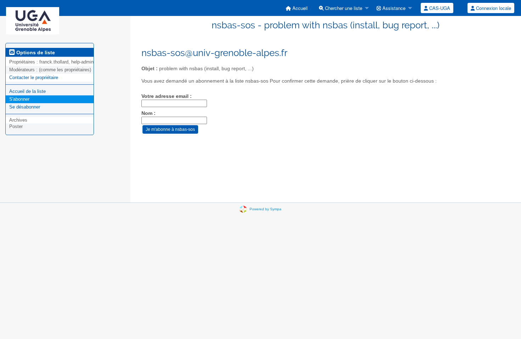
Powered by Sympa (265, 209)
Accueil (299, 8)
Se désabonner (24, 107)
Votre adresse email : (166, 96)
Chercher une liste (343, 8)
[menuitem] (296, 8)
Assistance (393, 8)
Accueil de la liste (27, 91)
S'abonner (19, 99)
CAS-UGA (439, 8)
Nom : (148, 113)
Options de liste (35, 52)
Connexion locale (493, 8)
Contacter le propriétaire (33, 77)
